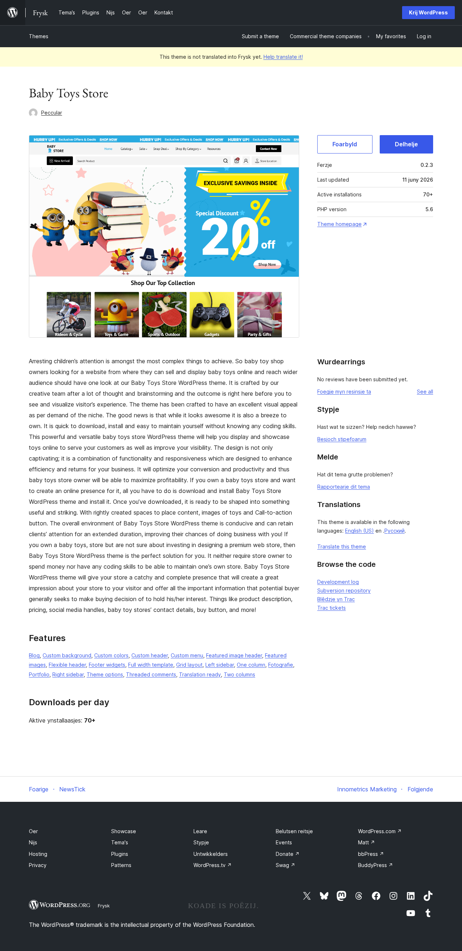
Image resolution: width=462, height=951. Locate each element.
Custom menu (187, 655)
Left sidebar (219, 665)
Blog (34, 655)
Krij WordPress (428, 12)
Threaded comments (151, 674)
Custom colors (111, 655)
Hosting (38, 854)
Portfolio (39, 674)
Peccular (51, 113)
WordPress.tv (212, 865)
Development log (338, 582)
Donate (288, 854)
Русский (394, 531)
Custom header (149, 655)
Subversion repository (344, 590)
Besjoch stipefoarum (341, 439)
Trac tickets (331, 608)
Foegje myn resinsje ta (344, 391)
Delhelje (406, 144)
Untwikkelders (210, 854)
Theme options (105, 674)
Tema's (119, 842)
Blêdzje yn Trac (336, 599)
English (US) (359, 531)
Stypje (201, 842)
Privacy (38, 865)
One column (251, 665)
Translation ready (200, 674)
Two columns (239, 674)
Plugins (119, 854)
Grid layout (189, 665)
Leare (200, 831)
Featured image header (234, 655)
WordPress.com (380, 831)
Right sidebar (68, 674)
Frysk (104, 905)
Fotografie (280, 665)
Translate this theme (341, 546)
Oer (33, 831)
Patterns (121, 865)
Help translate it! (283, 57)
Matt (366, 842)
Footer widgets (107, 665)
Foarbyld (344, 144)
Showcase (123, 831)
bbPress (371, 854)
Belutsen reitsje (294, 831)
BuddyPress (375, 865)
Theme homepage (339, 224)
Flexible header (67, 665)
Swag (285, 865)
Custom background (67, 655)
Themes (38, 36)
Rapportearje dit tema (343, 487)
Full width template (150, 665)
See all (425, 391)
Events (284, 842)
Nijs (33, 842)
